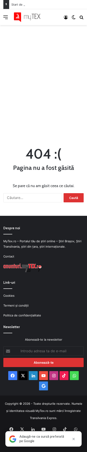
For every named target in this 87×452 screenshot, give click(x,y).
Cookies (8, 295)
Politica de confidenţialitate (22, 315)
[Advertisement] (43, 82)
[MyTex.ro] (29, 17)
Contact (8, 256)
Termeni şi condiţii (16, 305)
